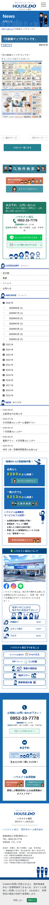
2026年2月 (14, 334)
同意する (32, 900)
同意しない (18, 900)
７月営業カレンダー (12, 431)
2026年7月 (14, 313)
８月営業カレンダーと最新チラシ (19, 422)
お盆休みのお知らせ (12, 414)
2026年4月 (14, 324)
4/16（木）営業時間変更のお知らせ (20, 449)
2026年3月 (14, 329)
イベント (7, 283)
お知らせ (7, 288)
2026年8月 (14, 308)
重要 (5, 278)
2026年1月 (14, 339)
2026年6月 (14, 318)
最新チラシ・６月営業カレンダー (19, 440)
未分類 (6, 273)
